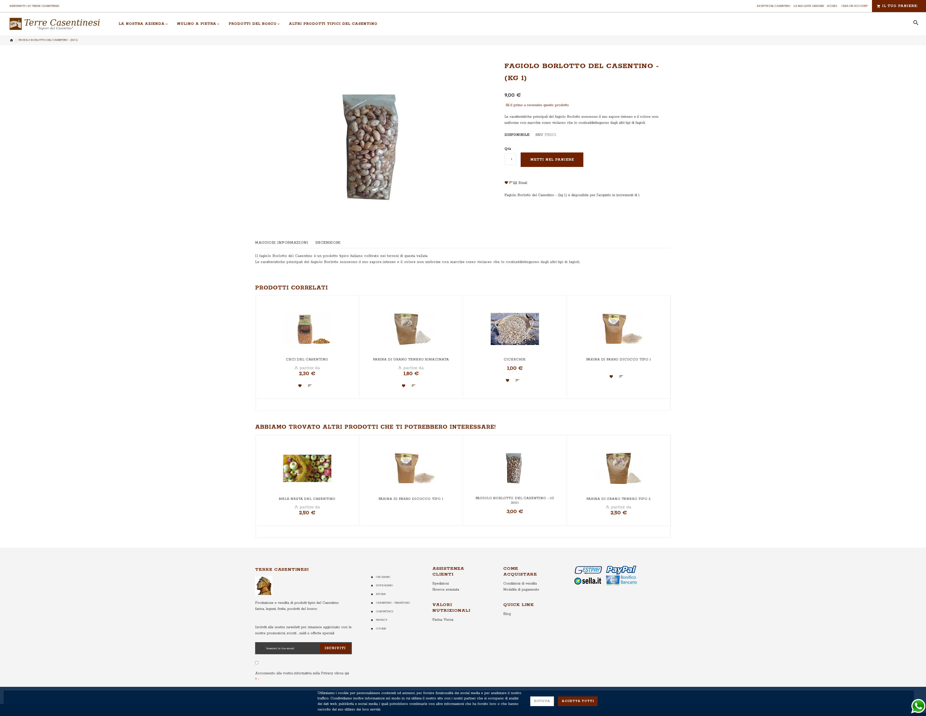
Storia (381, 594)
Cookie (381, 628)
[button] (300, 385)
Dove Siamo (384, 585)
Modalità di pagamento (521, 589)
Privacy (382, 620)
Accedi (832, 6)
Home (12, 40)
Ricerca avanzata (445, 589)
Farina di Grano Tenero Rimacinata (411, 360)
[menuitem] (143, 24)
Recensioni (327, 243)
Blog (507, 614)
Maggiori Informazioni (281, 243)
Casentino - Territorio (393, 603)
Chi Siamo (383, 577)
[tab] (281, 243)
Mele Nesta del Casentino (307, 499)
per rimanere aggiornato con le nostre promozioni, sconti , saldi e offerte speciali (303, 630)
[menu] (510, 23)
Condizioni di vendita (520, 583)
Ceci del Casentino (307, 360)
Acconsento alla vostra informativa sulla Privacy (302, 673)
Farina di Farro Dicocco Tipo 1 (618, 360)
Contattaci (384, 611)
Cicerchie (515, 360)
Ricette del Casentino (773, 6)
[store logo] (55, 24)
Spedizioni (440, 583)
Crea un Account (854, 6)
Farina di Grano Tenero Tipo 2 (618, 499)
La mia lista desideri (809, 6)
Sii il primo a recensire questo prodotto (537, 105)
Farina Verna (442, 620)
